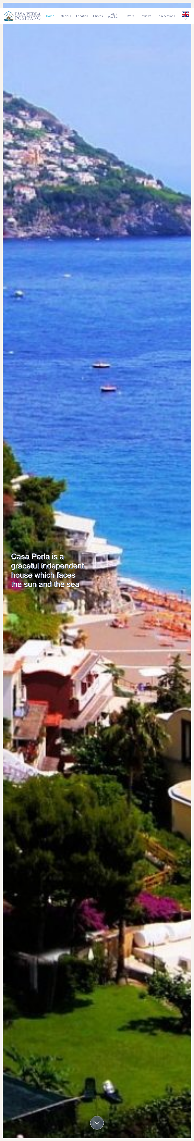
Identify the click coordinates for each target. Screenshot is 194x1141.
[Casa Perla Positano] (22, 16)
